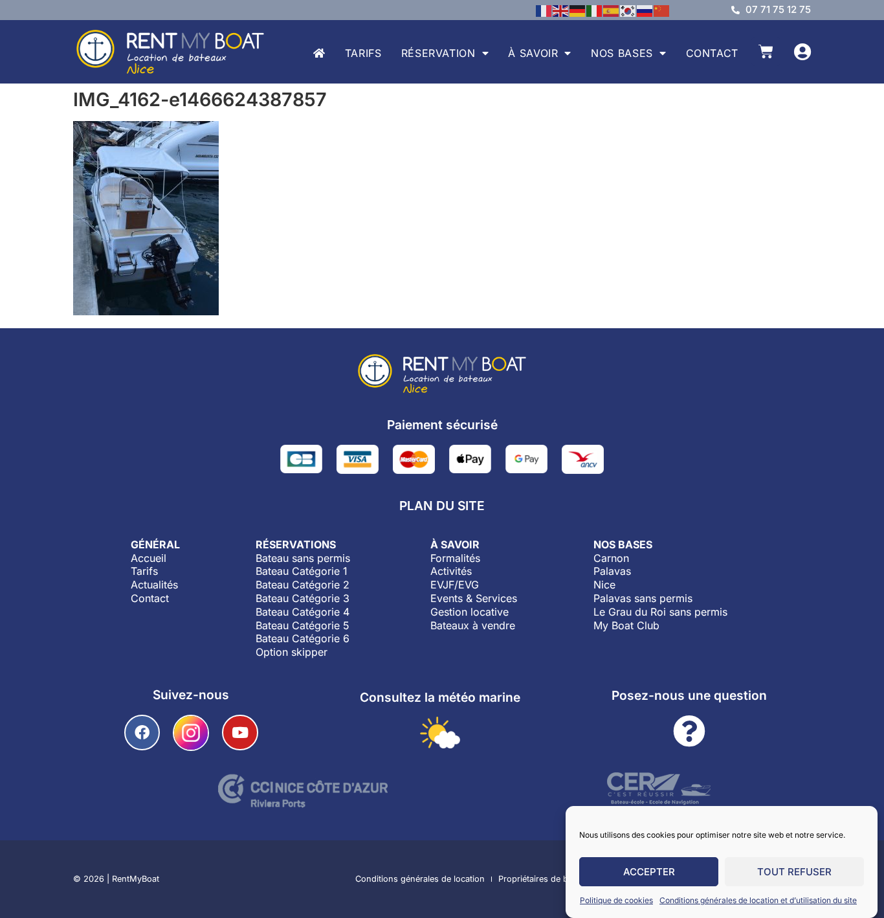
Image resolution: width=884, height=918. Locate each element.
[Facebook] (142, 732)
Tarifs (363, 53)
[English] (561, 9)
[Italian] (594, 9)
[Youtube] (240, 732)
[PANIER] (765, 51)
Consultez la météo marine (440, 697)
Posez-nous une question (689, 695)
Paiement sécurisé (442, 424)
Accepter (649, 872)
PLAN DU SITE (442, 505)
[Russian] (645, 9)
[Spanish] (611, 9)
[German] (577, 9)
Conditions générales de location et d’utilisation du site (758, 900)
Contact (712, 53)
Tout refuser (794, 872)
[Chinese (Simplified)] (662, 9)
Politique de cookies (616, 900)
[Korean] (628, 9)
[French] (544, 9)
